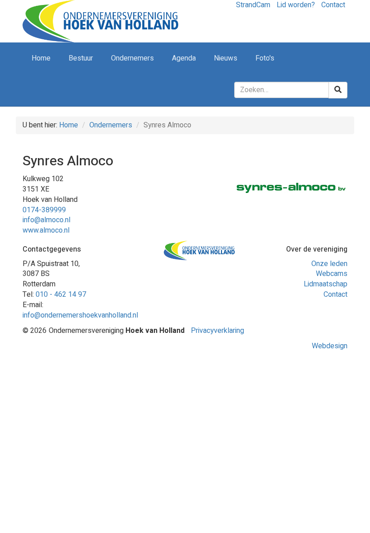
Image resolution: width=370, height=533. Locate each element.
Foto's (264, 58)
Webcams (331, 273)
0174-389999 (44, 210)
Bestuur (81, 58)
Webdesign (329, 346)
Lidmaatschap (325, 284)
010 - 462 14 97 (61, 294)
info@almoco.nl (46, 220)
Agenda (184, 58)
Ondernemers (132, 58)
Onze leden (329, 263)
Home (41, 58)
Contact (335, 294)
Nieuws (225, 58)
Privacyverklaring (217, 330)
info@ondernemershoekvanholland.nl (80, 315)
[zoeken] (337, 90)
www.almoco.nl (46, 230)
